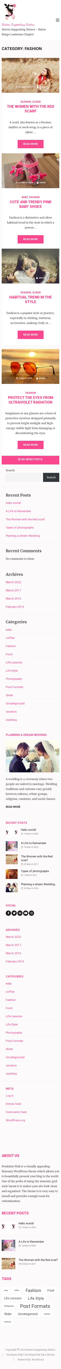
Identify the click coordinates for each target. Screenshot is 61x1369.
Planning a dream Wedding (23, 535)
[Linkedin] (20, 913)
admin (42, 87)
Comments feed (16, 1112)
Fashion (26, 101)
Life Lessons (14, 662)
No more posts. (32, 459)
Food (9, 654)
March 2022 (13, 582)
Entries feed (13, 1104)
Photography (14, 678)
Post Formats (14, 687)
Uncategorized (15, 703)
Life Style (12, 670)
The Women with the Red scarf (25, 519)
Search (10, 470)
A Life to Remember (18, 511)
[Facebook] (8, 913)
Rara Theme (48, 1354)
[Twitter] (14, 913)
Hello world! (13, 503)
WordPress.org (15, 1120)
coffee (10, 638)
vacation (11, 711)
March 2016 (13, 598)
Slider (36, 101)
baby (25, 197)
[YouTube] (25, 913)
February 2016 (15, 606)
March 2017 (13, 590)
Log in (10, 1095)
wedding (11, 719)
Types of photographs (20, 527)
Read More (30, 143)
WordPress (38, 1359)
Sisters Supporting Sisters (18, 24)
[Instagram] (31, 913)
